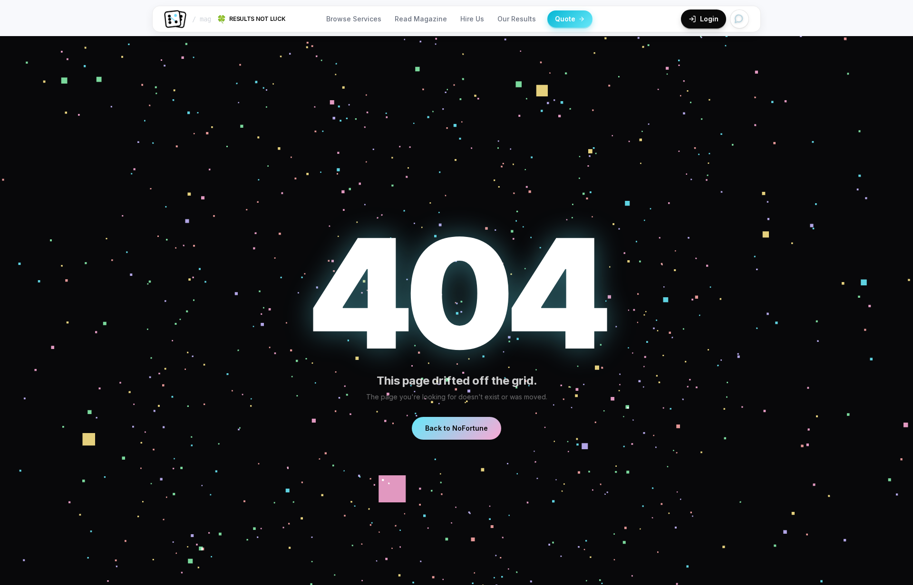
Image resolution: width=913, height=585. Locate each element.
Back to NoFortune (456, 428)
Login (709, 19)
